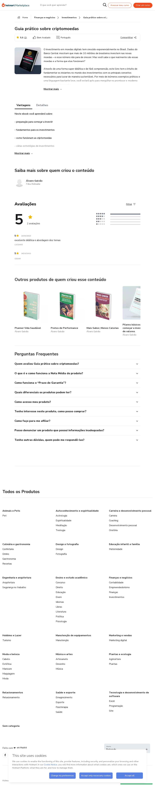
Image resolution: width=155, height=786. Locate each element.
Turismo (6, 640)
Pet (4, 515)
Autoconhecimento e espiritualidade (77, 511)
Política (60, 616)
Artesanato (62, 659)
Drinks (5, 554)
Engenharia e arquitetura (16, 577)
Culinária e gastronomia (16, 544)
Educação (61, 592)
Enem (59, 597)
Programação (116, 706)
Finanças (113, 592)
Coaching (113, 520)
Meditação (61, 525)
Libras (59, 607)
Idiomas (60, 602)
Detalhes (42, 105)
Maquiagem (8, 673)
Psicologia (61, 621)
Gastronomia (9, 559)
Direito (59, 587)
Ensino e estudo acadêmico (71, 577)
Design (59, 549)
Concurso (60, 582)
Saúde (59, 712)
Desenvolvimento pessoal (123, 525)
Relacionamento (11, 697)
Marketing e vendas (120, 635)
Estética (6, 664)
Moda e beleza (11, 654)
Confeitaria (8, 549)
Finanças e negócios (120, 577)
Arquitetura (8, 582)
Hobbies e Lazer (11, 635)
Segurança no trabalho (14, 587)
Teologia (60, 530)
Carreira (113, 515)
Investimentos (116, 597)
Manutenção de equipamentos (73, 635)
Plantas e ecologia (120, 654)
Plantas (113, 664)
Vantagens (23, 105)
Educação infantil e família (124, 544)
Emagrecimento (64, 697)
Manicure (7, 669)
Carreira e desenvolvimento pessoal (130, 511)
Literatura (61, 611)
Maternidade (115, 549)
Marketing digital (118, 640)
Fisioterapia (62, 707)
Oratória (113, 530)
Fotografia (61, 554)
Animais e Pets (11, 511)
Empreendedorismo (119, 587)
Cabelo (6, 659)
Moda (5, 678)
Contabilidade (116, 582)
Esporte (60, 702)
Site (111, 710)
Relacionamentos (12, 692)
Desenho (60, 664)
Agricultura (115, 659)
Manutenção (62, 640)
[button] (74, 364)
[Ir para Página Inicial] (17, 5)
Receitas (7, 563)
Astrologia (61, 515)
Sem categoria (11, 726)
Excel (112, 701)
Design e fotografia (67, 544)
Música (59, 669)
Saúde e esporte (65, 692)
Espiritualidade (63, 520)
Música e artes (64, 654)
